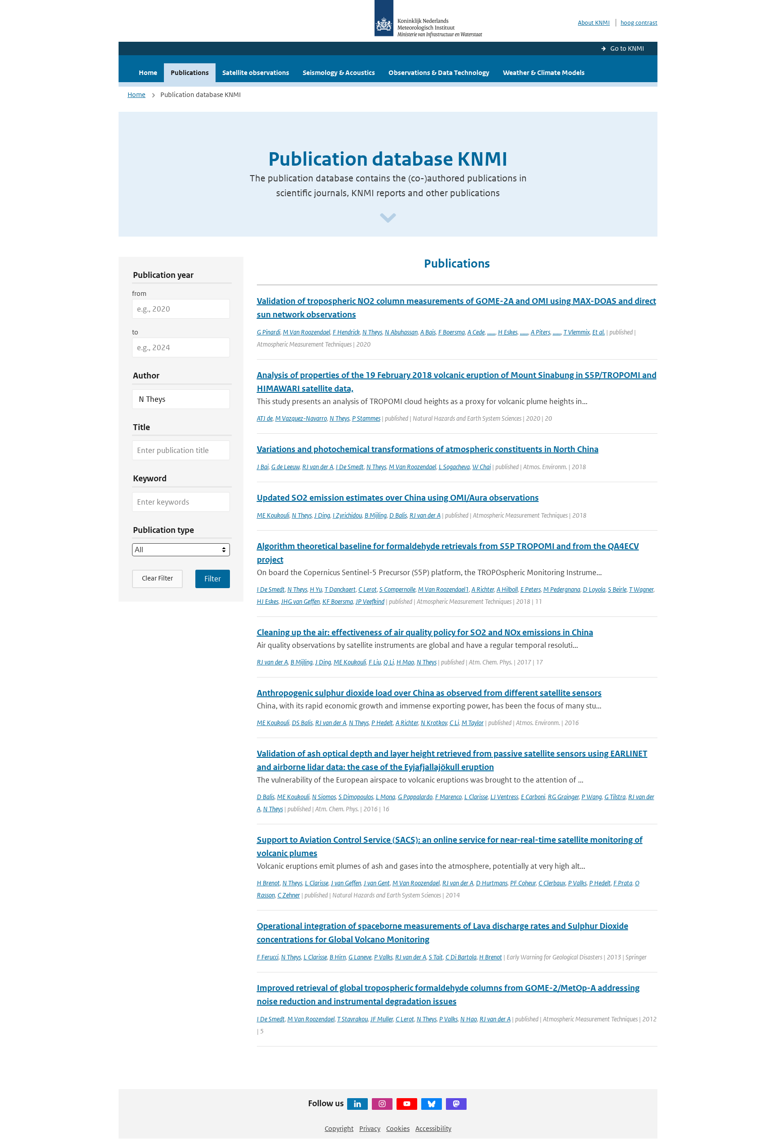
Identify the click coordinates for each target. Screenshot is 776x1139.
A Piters (540, 332)
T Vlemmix (577, 332)
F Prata (622, 883)
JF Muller (381, 1019)
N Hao (468, 1019)
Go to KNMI (627, 48)
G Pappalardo (415, 796)
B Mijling (376, 515)
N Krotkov (434, 722)
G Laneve (359, 957)
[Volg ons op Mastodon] (456, 1104)
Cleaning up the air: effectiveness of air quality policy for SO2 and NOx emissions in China (425, 632)
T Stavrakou (352, 1019)
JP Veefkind (370, 601)
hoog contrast (639, 22)
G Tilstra (615, 796)
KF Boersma (337, 601)
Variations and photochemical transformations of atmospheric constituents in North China (428, 449)
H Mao (405, 662)
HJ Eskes (267, 601)
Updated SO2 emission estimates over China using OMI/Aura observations (398, 498)
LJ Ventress (504, 796)
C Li (454, 722)
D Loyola (594, 589)
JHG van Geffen (300, 601)
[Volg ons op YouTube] (407, 1104)
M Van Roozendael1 (443, 589)
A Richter (483, 589)
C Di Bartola (460, 957)
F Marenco (448, 796)
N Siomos (324, 796)
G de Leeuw (285, 466)
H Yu (316, 589)
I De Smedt (350, 466)
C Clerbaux (551, 883)
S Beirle (617, 589)
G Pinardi (268, 332)
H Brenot (268, 883)
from (139, 293)
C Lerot (367, 589)
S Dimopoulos (356, 796)
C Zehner (289, 895)
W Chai (481, 466)
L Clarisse (476, 796)
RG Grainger (563, 796)
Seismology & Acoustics (339, 72)
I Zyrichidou (347, 515)
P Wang (592, 796)
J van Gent (377, 883)
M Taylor (473, 722)
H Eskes (507, 332)
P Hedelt (382, 722)
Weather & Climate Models (544, 72)
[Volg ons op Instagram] (382, 1104)
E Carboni (533, 796)
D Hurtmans (491, 883)
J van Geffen (346, 883)
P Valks (577, 883)
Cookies (398, 1128)
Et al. (598, 332)
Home (148, 72)
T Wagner (641, 589)
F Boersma (451, 332)
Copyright (339, 1128)
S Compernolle (397, 589)
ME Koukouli (273, 515)
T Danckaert (340, 589)
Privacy (369, 1128)
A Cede (476, 332)
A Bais (428, 332)
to (135, 332)
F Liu (375, 662)
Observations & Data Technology (438, 72)
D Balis (398, 515)
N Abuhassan (401, 332)
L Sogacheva (454, 466)
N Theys (372, 332)
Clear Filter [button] (157, 578)
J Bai (263, 466)
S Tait (436, 957)
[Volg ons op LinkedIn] (357, 1104)
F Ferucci (267, 957)
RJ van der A (317, 466)
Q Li (389, 662)
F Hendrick (346, 332)
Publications (190, 72)
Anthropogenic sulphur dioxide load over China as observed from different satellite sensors (429, 693)
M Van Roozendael (306, 332)
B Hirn (338, 957)
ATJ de (265, 418)
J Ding (322, 515)
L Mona (385, 796)
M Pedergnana (561, 589)
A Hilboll (507, 589)
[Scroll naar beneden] (388, 218)
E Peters (530, 589)
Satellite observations (255, 72)
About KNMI (594, 22)
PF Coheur (523, 883)
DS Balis (302, 722)
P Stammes (366, 418)
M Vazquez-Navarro (301, 418)
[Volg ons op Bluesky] (431, 1104)
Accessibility (433, 1128)
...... (491, 332)
